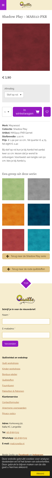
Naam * (6, 315)
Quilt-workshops (10, 363)
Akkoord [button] (40, 473)
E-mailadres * (8, 328)
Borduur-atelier (9, 374)
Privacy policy (9, 413)
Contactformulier (10, 402)
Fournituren (8, 385)
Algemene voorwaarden (14, 408)
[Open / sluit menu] (3, 5)
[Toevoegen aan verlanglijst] (47, 112)
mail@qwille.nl (17, 443)
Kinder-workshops (11, 368)
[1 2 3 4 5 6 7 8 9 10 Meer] (6, 112)
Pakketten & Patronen (13, 391)
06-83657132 (12, 432)
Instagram (37, 454)
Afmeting (9, 88)
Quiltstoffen (8, 380)
